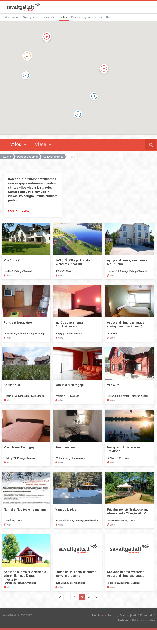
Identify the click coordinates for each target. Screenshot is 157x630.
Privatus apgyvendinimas (86, 17)
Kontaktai (146, 615)
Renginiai (98, 615)
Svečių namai (31, 17)
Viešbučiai (50, 17)
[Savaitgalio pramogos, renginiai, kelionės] (23, 7)
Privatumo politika (143, 620)
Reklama (123, 620)
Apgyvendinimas (53, 156)
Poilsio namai (10, 17)
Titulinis (6, 156)
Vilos (64, 17)
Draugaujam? (128, 615)
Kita (108, 17)
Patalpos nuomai (27, 156)
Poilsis (112, 615)
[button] (104, 69)
